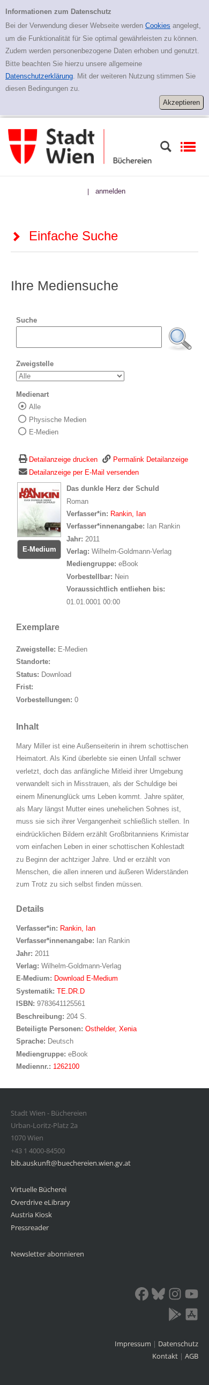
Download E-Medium (86, 978)
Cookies (157, 26)
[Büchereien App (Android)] (175, 1316)
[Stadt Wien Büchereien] (80, 146)
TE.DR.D (71, 991)
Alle (35, 407)
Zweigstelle (35, 364)
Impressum (134, 1343)
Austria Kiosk (31, 1214)
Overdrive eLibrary (40, 1202)
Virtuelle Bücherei (38, 1189)
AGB (191, 1356)
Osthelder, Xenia (111, 1029)
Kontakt (165, 1356)
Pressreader (30, 1227)
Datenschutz (178, 1343)
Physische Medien (57, 420)
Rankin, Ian (128, 514)
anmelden (110, 191)
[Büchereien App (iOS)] (191, 1316)
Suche (26, 320)
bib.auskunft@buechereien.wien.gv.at (71, 1163)
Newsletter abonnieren (47, 1254)
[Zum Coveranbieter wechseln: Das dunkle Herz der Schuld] (39, 509)
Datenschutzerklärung (39, 76)
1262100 (66, 1066)
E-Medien (43, 432)
